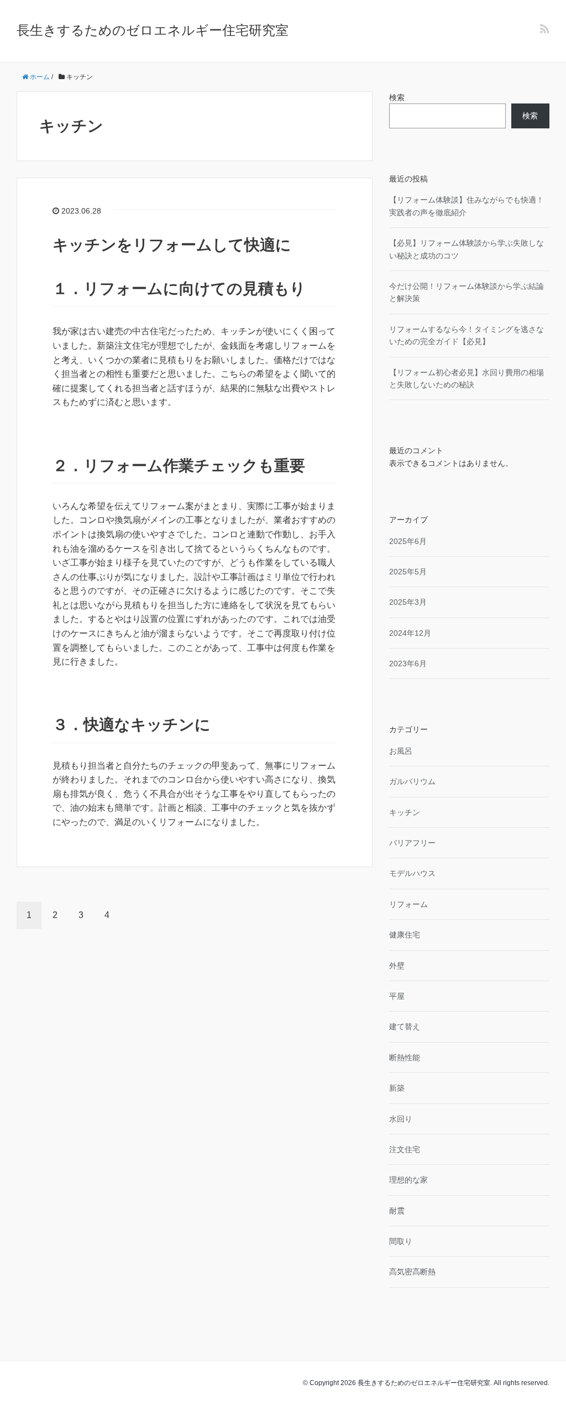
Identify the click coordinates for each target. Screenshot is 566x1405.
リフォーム (408, 904)
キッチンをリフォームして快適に (172, 244)
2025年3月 (408, 602)
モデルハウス (412, 873)
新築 (397, 1087)
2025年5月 (408, 571)
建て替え (404, 1026)
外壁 (397, 965)
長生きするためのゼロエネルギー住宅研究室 (153, 30)
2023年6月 (408, 663)
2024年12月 (410, 633)
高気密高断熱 (412, 1271)
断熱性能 (404, 1057)
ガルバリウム (412, 781)
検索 (397, 97)
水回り (400, 1118)
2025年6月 (408, 541)
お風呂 (400, 750)
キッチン (404, 812)
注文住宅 (404, 1149)
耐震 (397, 1210)
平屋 (397, 996)
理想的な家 (408, 1179)
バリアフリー (412, 842)
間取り (400, 1241)
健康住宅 (404, 934)
